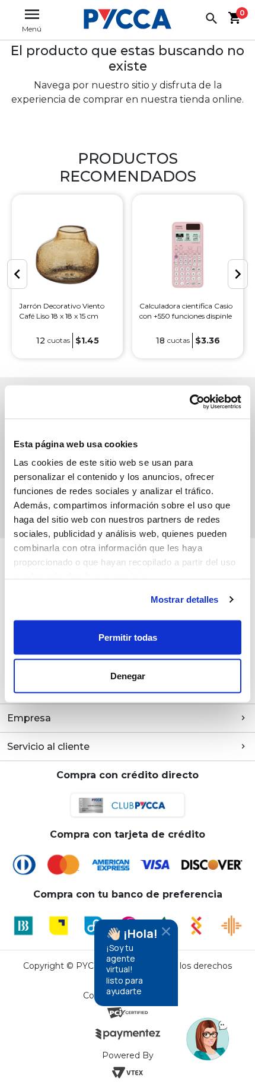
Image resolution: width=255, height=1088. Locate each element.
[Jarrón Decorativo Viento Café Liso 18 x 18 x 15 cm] (67, 254)
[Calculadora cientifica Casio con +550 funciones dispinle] (187, 254)
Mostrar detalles (185, 599)
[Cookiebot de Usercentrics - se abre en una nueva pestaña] (189, 402)
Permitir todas (127, 637)
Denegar (127, 676)
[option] (67, 276)
